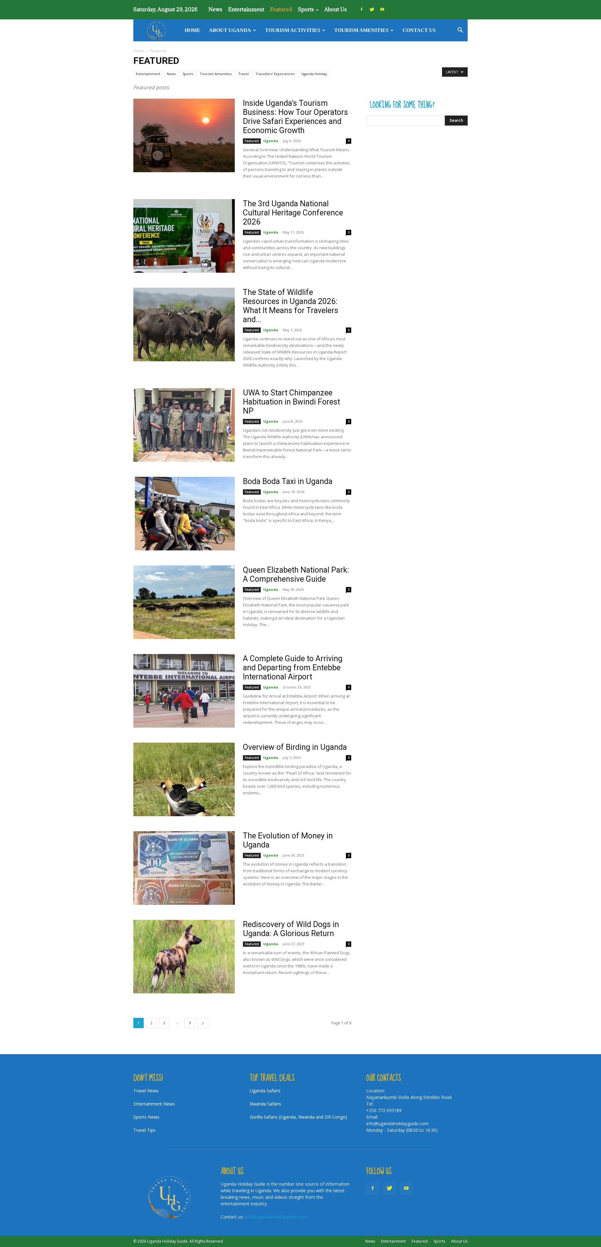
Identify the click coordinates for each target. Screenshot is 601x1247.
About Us (335, 9)
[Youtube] (382, 9)
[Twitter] (372, 9)
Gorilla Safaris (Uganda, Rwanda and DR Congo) (298, 1117)
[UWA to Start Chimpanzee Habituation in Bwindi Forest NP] (184, 425)
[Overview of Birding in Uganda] (184, 779)
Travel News (146, 1091)
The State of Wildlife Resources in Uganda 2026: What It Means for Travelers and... (290, 306)
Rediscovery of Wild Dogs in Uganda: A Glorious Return (291, 929)
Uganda (270, 140)
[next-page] (203, 1023)
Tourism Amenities (361, 30)
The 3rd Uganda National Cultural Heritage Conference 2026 (293, 212)
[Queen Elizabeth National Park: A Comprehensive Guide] (184, 602)
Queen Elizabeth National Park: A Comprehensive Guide (296, 574)
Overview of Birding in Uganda (295, 747)
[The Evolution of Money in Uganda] (184, 868)
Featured (281, 9)
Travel (243, 73)
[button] (460, 31)
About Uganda (230, 30)
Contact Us (419, 30)
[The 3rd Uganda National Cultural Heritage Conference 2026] (184, 236)
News (215, 9)
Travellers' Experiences (275, 73)
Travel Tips (144, 1130)
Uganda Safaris (265, 1091)
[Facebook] (361, 9)
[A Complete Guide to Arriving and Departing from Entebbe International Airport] (184, 691)
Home (192, 30)
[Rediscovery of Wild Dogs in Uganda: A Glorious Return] (184, 956)
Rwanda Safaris (265, 1104)
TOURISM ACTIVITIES (292, 30)
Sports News (146, 1117)
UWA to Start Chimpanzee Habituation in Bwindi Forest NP (291, 401)
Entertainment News (154, 1104)
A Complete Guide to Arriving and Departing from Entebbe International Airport (292, 667)
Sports (306, 9)
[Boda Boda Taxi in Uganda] (184, 513)
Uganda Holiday (314, 73)
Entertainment (246, 9)
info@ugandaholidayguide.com (276, 1217)
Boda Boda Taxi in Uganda (287, 481)
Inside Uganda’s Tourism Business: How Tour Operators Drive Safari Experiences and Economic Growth (295, 117)
